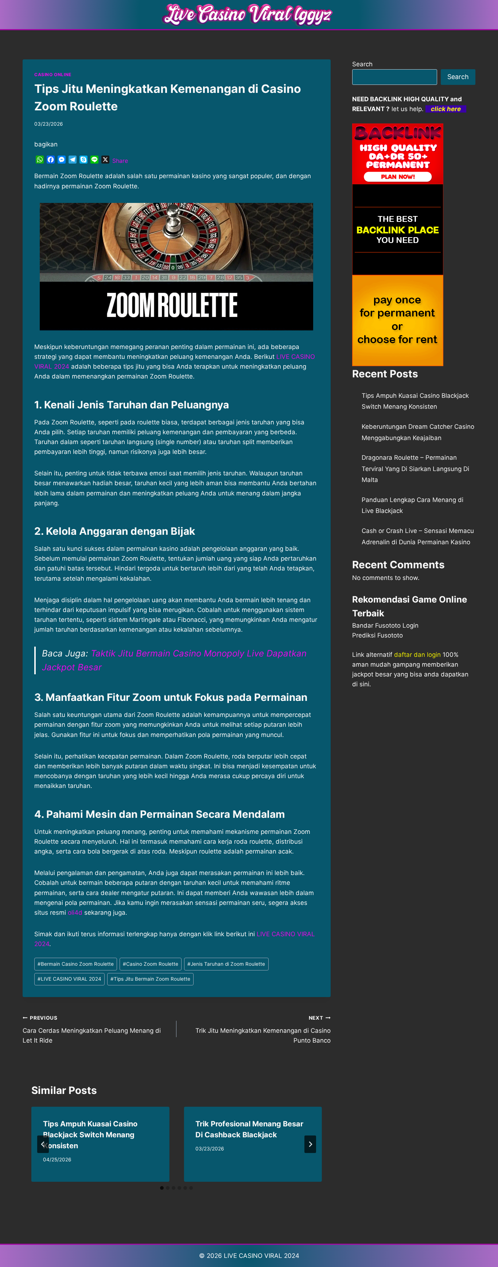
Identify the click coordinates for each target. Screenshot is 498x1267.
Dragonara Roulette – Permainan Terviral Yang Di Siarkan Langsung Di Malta (415, 468)
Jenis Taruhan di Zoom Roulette (226, 964)
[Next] (310, 1144)
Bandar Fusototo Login (385, 625)
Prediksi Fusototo (377, 635)
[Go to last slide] (43, 1144)
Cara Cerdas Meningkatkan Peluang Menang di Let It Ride (92, 1029)
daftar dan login (417, 654)
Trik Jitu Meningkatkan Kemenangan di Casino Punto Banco (262, 1029)
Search (362, 64)
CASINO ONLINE (52, 74)
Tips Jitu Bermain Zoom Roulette (150, 979)
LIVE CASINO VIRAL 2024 (69, 979)
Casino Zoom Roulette (150, 964)
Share (120, 160)
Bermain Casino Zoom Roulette (76, 964)
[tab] (162, 1188)
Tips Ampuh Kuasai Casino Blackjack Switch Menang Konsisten (90, 1134)
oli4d (75, 912)
